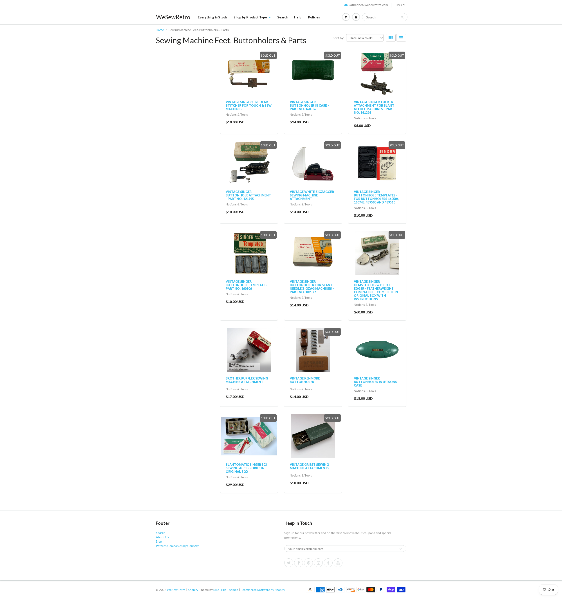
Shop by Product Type (250, 17)
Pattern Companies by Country (177, 546)
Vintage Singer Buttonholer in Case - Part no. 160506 (309, 105)
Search (282, 17)
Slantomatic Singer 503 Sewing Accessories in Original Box (246, 468)
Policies (314, 17)
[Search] (402, 17)
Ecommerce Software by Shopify (263, 590)
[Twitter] (288, 562)
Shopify (193, 590)
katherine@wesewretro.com (368, 5)
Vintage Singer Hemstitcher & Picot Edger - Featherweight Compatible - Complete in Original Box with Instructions (376, 290)
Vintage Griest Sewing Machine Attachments (309, 466)
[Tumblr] (328, 562)
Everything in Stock (212, 17)
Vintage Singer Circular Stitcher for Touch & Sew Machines (249, 105)
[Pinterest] (308, 562)
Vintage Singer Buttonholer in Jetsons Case (375, 381)
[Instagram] (318, 562)
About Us (162, 537)
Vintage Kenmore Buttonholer (305, 380)
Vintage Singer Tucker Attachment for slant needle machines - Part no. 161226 (374, 107)
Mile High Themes (225, 590)
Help (297, 17)
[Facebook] (298, 562)
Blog (159, 541)
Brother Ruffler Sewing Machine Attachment (247, 380)
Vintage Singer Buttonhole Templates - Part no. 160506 (247, 285)
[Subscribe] (400, 548)
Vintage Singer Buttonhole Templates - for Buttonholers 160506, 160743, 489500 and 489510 (376, 197)
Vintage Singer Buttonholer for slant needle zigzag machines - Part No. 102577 (312, 287)
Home (160, 30)
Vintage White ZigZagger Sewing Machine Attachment (312, 195)
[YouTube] (338, 562)
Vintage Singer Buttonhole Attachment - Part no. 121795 (248, 195)
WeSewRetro (173, 17)
